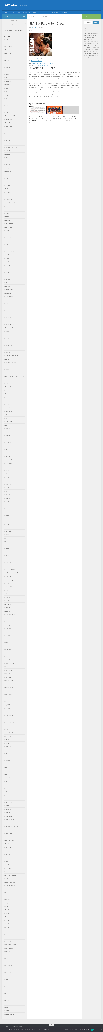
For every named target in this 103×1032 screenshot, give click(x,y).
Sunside (7, 920)
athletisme (7, 84)
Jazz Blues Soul (8, 494)
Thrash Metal (8, 951)
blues (95, 33)
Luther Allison (8, 632)
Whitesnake (8, 996)
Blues (34, 12)
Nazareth (7, 701)
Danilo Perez (8, 286)
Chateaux (7, 230)
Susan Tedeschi (8, 924)
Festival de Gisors (9, 366)
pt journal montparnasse (11, 778)
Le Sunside (7, 597)
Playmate (7, 760)
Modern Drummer (9, 663)
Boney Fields (8, 171)
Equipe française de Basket (11, 355)
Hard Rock (64, 12)
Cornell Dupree (8, 265)
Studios (7, 913)
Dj (5, 310)
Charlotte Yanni (8, 227)
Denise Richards (9, 296)
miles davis (89, 51)
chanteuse (86, 37)
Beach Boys (8, 112)
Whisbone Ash (8, 993)
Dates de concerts (9, 289)
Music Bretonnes (9, 670)
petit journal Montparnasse (11, 750)
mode (6, 656)
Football (7, 390)
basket (6, 105)
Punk (6, 781)
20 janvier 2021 (34, 59)
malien (85, 51)
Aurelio (6, 88)
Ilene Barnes (8, 477)
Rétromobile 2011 (9, 816)
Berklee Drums (8, 119)
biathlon (7, 133)
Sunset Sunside (8, 917)
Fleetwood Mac (8, 387)
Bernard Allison (8, 123)
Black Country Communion (11, 147)
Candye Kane (8, 192)
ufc (6, 983)
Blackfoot (7, 150)
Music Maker (8, 677)
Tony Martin (8, 969)
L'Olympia (7, 548)
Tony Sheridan (8, 972)
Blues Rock (45, 12)
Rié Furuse (7, 823)
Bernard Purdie (8, 126)
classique (7, 248)
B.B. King (7, 102)
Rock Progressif (9, 854)
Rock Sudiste (8, 858)
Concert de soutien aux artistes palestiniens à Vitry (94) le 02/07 (36, 118)
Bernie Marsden (9, 130)
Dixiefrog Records (9, 307)
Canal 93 (7, 189)
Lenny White (8, 604)
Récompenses (8, 802)
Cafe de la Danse (9, 182)
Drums (6, 335)
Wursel (6, 1007)
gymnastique (8, 442)
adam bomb (87, 31)
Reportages (8, 809)
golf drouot (90, 43)
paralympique (8, 736)
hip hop (7, 467)
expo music (95, 39)
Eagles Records (8, 341)
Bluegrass (7, 154)
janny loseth (90, 47)
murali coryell (94, 51)
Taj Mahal (87, 59)
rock (93, 55)
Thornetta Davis (9, 948)
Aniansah (7, 70)
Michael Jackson (9, 649)
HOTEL (6, 473)
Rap (6, 798)
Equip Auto (7, 352)
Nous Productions (9, 715)
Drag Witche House (9, 324)
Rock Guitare (8, 847)
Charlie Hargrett (9, 223)
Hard (6, 449)
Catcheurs (7, 209)
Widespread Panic (9, 1000)
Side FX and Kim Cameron (11, 885)
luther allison (92, 49)
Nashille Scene (8, 694)
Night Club (7, 705)
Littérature (7, 621)
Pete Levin (7, 743)
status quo (93, 57)
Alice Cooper (8, 64)
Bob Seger (7, 168)
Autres (6, 98)
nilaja (93, 53)
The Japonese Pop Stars (10, 944)
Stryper (7, 906)
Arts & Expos (7, 12)
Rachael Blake (44, 63)
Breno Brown (8, 178)
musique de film (9, 684)
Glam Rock (7, 418)
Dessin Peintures (9, 300)
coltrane (89, 37)
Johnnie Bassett (9, 531)
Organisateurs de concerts (11, 732)
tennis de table (8, 937)
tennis (6, 934)
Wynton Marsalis (9, 1010)
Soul (6, 892)
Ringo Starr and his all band (11, 826)
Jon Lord (7, 534)
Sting (6, 903)
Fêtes (6, 380)
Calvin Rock (7, 185)
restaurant (90, 55)
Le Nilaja (7, 583)
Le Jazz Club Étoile (9, 576)
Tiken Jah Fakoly (9, 955)
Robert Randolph (9, 833)
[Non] (101, 1029)
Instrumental (8, 484)
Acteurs (38, 16)
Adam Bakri (35, 63)
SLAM (6, 889)
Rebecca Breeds (52, 63)
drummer (7, 331)
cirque (6, 244)
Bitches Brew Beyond (10, 143)
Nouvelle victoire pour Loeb (11, 719)
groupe (93, 43)
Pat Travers (7, 739)
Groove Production (9, 439)
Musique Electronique (10, 691)
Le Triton (7, 600)
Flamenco (7, 383)
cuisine (6, 275)
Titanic (6, 958)
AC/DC (6, 43)
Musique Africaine (9, 680)
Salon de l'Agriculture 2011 (11, 875)
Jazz (30, 12)
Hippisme (7, 470)
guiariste (96, 43)
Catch (6, 206)
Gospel (6, 425)
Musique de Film (9, 687)
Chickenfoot (8, 234)
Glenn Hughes (8, 421)
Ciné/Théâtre (45, 16)
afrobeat (7, 57)
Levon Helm (8, 611)
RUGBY (7, 871)
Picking (6, 757)
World (6, 1003)
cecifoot (7, 216)
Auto (6, 91)
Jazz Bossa (7, 498)
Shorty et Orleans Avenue (11, 882)
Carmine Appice (8, 199)
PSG (6, 774)
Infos (19, 12)
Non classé (7, 708)
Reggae (7, 805)
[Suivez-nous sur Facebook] (24, 16)
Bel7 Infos (10, 5)
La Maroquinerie (9, 555)
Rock (39, 12)
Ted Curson (7, 927)
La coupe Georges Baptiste (11, 552)
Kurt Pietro (7, 545)
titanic (91, 59)
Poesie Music (8, 764)
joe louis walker (96, 47)
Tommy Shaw (8, 965)
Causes (7, 213)
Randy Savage (8, 795)
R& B (6, 788)
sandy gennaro (88, 57)
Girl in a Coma (8, 414)
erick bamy (91, 39)
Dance (6, 282)
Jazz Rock (7, 508)
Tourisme (7, 976)
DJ (5, 314)
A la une (31, 16)
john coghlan (86, 49)
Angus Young (8, 67)
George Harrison (9, 411)
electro (6, 348)
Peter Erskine (8, 746)
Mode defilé (8, 659)
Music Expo (7, 673)
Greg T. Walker (8, 432)
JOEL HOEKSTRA (9, 524)
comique (7, 258)
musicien (86, 53)
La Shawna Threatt (9, 566)
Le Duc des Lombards (10, 569)
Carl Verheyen (8, 196)
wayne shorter (87, 61)
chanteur (93, 35)
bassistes (7, 109)
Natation (7, 698)
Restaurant (7, 812)
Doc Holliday (8, 317)
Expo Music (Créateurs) (10, 362)
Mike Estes (7, 653)
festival (95, 41)
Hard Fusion (8, 453)
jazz (93, 47)
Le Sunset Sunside (9, 593)
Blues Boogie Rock (54, 12)
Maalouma (96, 49)
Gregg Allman (8, 435)
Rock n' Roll (7, 851)
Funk (6, 397)
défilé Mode (8, 293)
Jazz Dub (7, 501)
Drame (48, 59)
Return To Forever (9, 819)
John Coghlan (8, 527)
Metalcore (7, 646)
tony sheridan (94, 59)
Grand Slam (7, 428)
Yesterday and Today (10, 1014)
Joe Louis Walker (9, 515)
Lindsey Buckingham (10, 614)
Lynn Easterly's (8, 635)
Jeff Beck (7, 512)
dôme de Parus (8, 321)
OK (92, 1029)
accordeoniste (8, 46)
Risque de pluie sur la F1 (10, 830)
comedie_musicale (9, 255)
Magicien (7, 639)
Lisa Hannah (8, 618)
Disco (6, 303)
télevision (7, 930)
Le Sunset (7, 590)
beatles (91, 33)
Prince (6, 771)
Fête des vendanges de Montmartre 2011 (15, 376)
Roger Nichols (8, 864)
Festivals (7, 369)
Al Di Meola (7, 60)
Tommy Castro (8, 962)
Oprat (6, 729)
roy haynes (96, 55)
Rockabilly (7, 861)
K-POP (6, 541)
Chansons (7, 220)
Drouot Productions (9, 328)
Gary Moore (8, 404)
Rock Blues (7, 844)
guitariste (88, 45)
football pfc (7, 394)
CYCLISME (7, 279)
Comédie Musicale (9, 251)
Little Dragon (8, 625)
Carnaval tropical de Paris (11, 202)
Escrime (7, 359)
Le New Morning (9, 580)
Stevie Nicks (8, 899)
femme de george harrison (88, 41)
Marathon (7, 642)
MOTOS (7, 666)
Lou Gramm (8, 628)
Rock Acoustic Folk (9, 840)
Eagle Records (8, 338)
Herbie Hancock (8, 463)
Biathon (7, 136)
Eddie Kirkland (8, 345)
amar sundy (93, 31)
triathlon (7, 979)
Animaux (7, 74)
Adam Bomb (8, 53)
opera (6, 725)
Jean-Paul (34, 27)
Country (7, 268)
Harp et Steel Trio (9, 460)
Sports (14, 12)
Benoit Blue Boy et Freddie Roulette (13, 116)
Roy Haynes (8, 868)
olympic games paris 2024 (11, 722)
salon (85, 57)
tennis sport (8, 941)
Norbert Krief (8, 712)
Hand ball (7, 446)
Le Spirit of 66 (8, 586)
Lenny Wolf (7, 607)
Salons (6, 878)
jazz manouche (8, 505)
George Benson (8, 407)
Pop (6, 767)
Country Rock (8, 272)
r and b (6, 785)
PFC (6, 753)
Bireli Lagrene (8, 140)
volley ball (7, 990)
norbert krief (96, 53)
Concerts (24, 12)
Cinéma (7, 241)
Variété (7, 986)
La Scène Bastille (9, 562)
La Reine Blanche (9, 559)
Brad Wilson (8, 175)
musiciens (90, 53)
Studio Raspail (8, 910)
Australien (45, 65)
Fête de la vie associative (11, 373)
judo (6, 538)
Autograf (7, 95)
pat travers (86, 55)
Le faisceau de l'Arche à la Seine (12, 573)
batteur (86, 33)
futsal (6, 401)
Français (38, 65)
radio (6, 791)
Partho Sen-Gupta (36, 61)
